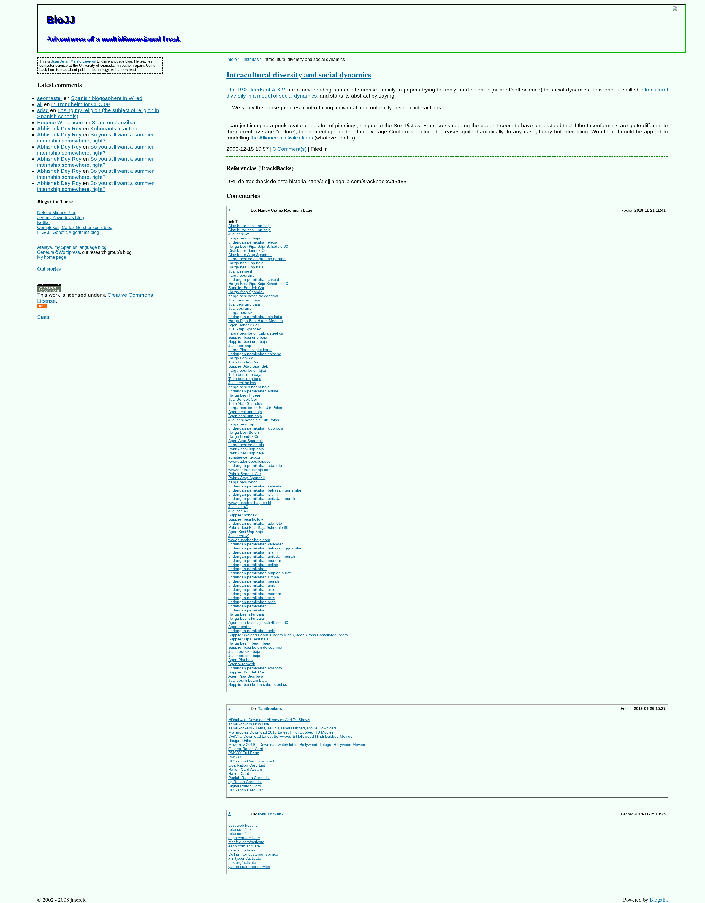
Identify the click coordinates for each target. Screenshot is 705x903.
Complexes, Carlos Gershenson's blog (74, 227)
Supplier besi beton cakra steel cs (257, 685)
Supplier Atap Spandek (248, 366)
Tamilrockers (270, 709)
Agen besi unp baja (245, 412)
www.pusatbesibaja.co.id (249, 503)
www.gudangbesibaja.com (251, 461)
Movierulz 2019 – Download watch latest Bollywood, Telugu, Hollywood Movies (296, 745)
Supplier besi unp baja (247, 337)
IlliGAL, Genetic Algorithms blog (68, 232)
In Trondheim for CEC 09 (80, 104)
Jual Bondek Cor (242, 399)
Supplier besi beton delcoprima (255, 647)
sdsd (43, 110)
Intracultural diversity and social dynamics (298, 74)
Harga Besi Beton (243, 432)
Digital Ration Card (244, 786)
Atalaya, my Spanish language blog (72, 247)
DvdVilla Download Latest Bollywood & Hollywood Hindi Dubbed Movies (290, 736)
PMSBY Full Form (243, 753)
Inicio (231, 59)
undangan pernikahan (247, 569)
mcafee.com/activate (246, 842)
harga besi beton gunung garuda (257, 259)
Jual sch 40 (238, 507)
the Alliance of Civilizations (282, 138)
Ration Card (238, 774)
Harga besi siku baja (246, 614)
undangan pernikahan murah (253, 581)
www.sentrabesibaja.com (250, 470)
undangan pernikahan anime (253, 391)
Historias (250, 59)
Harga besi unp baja (246, 263)
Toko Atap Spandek (245, 403)
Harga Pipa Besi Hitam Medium (255, 321)
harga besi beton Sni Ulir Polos (255, 408)
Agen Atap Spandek (245, 441)
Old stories (49, 268)
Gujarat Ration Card (245, 749)
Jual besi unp (239, 308)
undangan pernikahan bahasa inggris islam (265, 490)
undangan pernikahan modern (254, 561)
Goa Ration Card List (246, 765)
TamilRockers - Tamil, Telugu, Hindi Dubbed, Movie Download (282, 728)
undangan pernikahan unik (251, 585)
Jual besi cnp (239, 346)
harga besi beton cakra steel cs (255, 333)
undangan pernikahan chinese (254, 354)
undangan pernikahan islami (253, 494)
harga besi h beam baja (249, 387)
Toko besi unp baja (244, 375)
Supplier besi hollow (245, 519)
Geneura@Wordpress (58, 252)
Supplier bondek (242, 515)
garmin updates (242, 850)
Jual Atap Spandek (244, 329)
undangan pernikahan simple (253, 577)
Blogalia (659, 899)
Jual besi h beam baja (247, 680)
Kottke (43, 222)
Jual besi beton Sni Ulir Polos (253, 420)
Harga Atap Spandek (246, 292)
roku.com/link (271, 814)
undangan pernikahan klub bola (255, 428)
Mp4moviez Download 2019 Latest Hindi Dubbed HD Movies (280, 732)
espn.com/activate (244, 838)
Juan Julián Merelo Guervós (73, 61)
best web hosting (243, 825)
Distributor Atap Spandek (250, 255)
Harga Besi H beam (245, 395)
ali (39, 104)
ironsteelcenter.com (245, 457)
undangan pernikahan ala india (255, 317)
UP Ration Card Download (251, 761)
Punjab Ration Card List (249, 778)
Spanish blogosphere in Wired (106, 98)
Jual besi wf (238, 234)
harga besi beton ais (246, 445)
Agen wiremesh (241, 664)
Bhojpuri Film (239, 740)
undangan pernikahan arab (252, 602)
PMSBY (235, 757)
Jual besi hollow (242, 383)
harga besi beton (243, 482)
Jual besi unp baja (244, 300)
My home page (51, 257)
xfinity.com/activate (244, 858)
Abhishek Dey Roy (59, 128)
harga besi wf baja (244, 238)
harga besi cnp (241, 424)
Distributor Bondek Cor (248, 251)
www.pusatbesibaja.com (249, 540)
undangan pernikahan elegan (254, 242)
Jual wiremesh (240, 271)
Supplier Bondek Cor (246, 288)
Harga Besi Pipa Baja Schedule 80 (258, 246)
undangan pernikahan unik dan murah (261, 499)
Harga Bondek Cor (244, 437)
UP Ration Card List (245, 790)
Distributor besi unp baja (249, 226)
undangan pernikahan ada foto (255, 465)
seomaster (49, 98)
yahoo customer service (249, 867)
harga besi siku (241, 313)
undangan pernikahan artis (251, 589)
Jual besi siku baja (244, 651)
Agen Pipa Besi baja (245, 676)
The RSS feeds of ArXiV (255, 90)
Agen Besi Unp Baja (245, 532)
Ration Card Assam (245, 769)
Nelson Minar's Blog (57, 212)
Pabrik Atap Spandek (246, 478)
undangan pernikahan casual (253, 279)
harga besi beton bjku (247, 370)
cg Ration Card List (245, 782)
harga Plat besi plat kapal (250, 350)
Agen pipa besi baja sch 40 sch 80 (258, 623)
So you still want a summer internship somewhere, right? (95, 138)
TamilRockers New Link (248, 724)
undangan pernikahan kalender (255, 486)
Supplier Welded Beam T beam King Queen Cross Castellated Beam (288, 635)
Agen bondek (239, 627)
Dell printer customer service (253, 854)
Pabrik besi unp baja (246, 449)
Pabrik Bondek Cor (244, 474)
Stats (43, 317)
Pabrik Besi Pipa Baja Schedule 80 (258, 527)
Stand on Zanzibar (113, 122)
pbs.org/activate (242, 863)
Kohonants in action (113, 128)
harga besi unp (241, 275)
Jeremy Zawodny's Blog (60, 217)
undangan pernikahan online (253, 565)
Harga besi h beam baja (249, 643)
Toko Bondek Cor (243, 362)
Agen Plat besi (240, 660)
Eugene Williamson (60, 122)
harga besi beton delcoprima (253, 296)
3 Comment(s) (290, 149)
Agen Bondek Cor (243, 325)
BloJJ (60, 19)
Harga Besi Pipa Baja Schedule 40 (258, 284)
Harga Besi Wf (240, 358)
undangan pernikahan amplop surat (259, 573)
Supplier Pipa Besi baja (248, 639)
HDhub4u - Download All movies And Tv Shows (269, 720)
